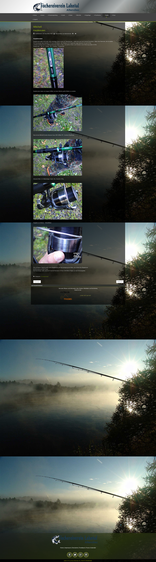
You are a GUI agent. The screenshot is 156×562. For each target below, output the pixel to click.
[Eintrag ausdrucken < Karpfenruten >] (73, 33)
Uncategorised (44, 276)
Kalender (93, 547)
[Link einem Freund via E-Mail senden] (76, 33)
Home (62, 547)
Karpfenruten (39, 30)
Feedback (82, 547)
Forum (88, 547)
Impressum (68, 547)
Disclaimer (75, 547)
